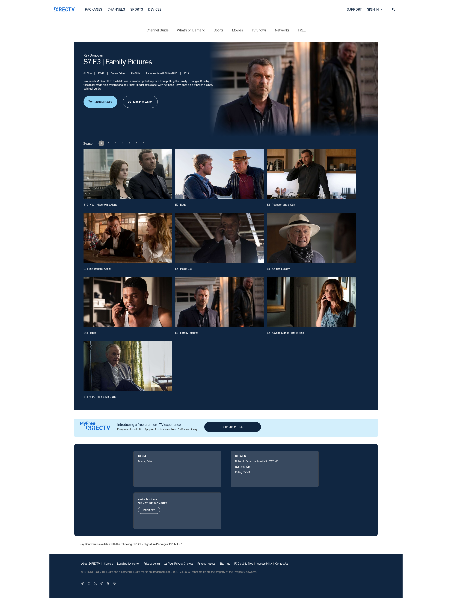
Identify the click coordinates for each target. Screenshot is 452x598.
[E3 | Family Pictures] (219, 302)
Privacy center (151, 563)
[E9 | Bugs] (219, 174)
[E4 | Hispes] (128, 302)
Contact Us (281, 563)
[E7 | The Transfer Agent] (128, 238)
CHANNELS (116, 9)
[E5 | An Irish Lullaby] (311, 238)
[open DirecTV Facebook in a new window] (89, 583)
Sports (219, 30)
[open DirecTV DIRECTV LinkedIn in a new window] (82, 583)
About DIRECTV (90, 563)
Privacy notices (206, 563)
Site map (224, 563)
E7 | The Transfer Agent (97, 269)
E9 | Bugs (180, 205)
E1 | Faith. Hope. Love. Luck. (100, 397)
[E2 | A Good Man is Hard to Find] (311, 302)
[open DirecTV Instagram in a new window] (101, 583)
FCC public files (243, 563)
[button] (393, 9)
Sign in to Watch (142, 102)
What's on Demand (191, 30)
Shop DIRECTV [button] (103, 102)
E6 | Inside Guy (183, 269)
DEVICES (154, 9)
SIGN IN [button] (373, 9)
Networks (282, 30)
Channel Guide (158, 30)
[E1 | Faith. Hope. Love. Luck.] (128, 366)
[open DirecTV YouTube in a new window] (108, 583)
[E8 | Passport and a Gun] (311, 174)
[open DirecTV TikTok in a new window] (114, 583)
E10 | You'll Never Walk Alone (100, 205)
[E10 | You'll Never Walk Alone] (128, 174)
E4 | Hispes (90, 333)
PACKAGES (93, 9)
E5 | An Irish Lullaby (278, 269)
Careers (108, 563)
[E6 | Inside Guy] (219, 238)
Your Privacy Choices (180, 563)
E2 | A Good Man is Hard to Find (285, 333)
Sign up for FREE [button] (232, 427)
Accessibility (264, 563)
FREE (301, 30)
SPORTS (136, 9)
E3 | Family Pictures (186, 333)
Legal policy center (128, 563)
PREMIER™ (149, 510)
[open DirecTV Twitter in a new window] (95, 583)
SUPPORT (354, 9)
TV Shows (258, 30)
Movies (237, 30)
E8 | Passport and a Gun (281, 205)
